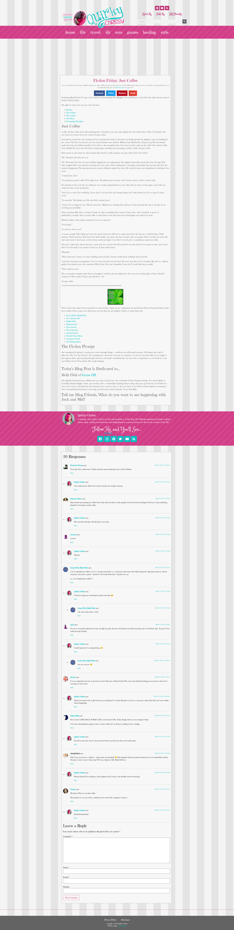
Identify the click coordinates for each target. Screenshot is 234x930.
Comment (67, 836)
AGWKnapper (121, 926)
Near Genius (71, 327)
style (165, 32)
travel (95, 32)
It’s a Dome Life (73, 318)
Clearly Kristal (72, 333)
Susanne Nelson (76, 499)
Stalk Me (160, 14)
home (70, 32)
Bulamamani (71, 324)
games (132, 32)
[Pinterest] (157, 8)
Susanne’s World (73, 339)
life (83, 32)
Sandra (73, 677)
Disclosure (125, 920)
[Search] (184, 21)
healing (149, 32)
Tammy (73, 789)
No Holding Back (73, 341)
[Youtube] (162, 8)
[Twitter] (120, 439)
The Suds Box (72, 330)
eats (118, 32)
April (72, 625)
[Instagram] (107, 439)
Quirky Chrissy (79, 482)
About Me (146, 14)
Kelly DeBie (74, 716)
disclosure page (119, 87)
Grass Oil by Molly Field (76, 315)
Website (66, 887)
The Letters (71, 115)
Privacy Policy (110, 920)
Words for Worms (76, 465)
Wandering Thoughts (74, 121)
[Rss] (167, 8)
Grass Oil (89, 375)
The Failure (71, 112)
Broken (69, 109)
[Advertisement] (117, 57)
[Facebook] (100, 439)
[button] (99, 93)
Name (66, 867)
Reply (71, 473)
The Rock (70, 118)
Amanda (73, 534)
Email (66, 877)
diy (107, 32)
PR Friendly (175, 14)
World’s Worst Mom (74, 336)
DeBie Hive (71, 321)
